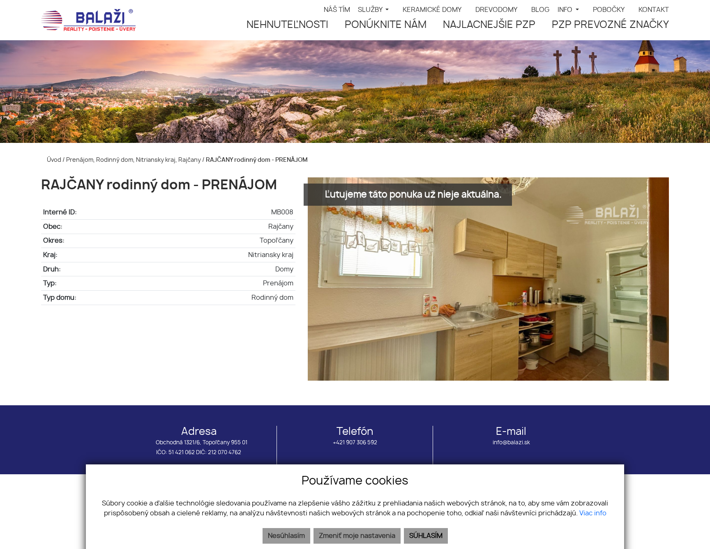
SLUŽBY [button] (371, 10)
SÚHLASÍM (426, 536)
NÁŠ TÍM (337, 10)
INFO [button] (566, 10)
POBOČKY (609, 10)
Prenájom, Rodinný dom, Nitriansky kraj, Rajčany (134, 160)
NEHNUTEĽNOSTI (287, 25)
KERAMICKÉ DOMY (432, 10)
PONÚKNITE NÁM (385, 25)
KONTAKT (654, 10)
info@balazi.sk (511, 443)
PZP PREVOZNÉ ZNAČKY (610, 25)
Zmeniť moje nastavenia (357, 536)
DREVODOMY (496, 10)
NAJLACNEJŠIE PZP (489, 25)
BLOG (540, 10)
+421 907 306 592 (355, 443)
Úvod (53, 160)
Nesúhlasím (286, 536)
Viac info (592, 513)
